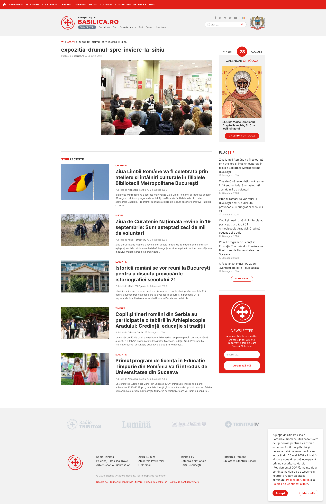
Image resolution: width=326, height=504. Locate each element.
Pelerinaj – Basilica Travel (112, 461)
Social (93, 4)
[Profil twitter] (220, 18)
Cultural (106, 4)
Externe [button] (139, 4)
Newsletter (161, 27)
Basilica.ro (98, 22)
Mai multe (308, 493)
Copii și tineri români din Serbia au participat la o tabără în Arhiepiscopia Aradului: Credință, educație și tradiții (160, 320)
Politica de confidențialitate (184, 481)
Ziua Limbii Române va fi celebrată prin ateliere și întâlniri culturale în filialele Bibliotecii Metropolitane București (161, 177)
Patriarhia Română (234, 457)
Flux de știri (87, 27)
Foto (152, 4)
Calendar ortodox (128, 27)
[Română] (244, 18)
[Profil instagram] (225, 18)
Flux (227, 152)
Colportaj (144, 465)
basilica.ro (79, 55)
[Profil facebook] (215, 18)
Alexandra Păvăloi (137, 189)
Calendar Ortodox (242, 135)
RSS (141, 27)
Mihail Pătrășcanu (137, 239)
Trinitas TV (187, 457)
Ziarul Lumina (147, 457)
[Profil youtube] (235, 18)
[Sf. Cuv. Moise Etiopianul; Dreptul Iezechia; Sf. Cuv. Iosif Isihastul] (241, 92)
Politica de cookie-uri (155, 481)
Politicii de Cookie (298, 479)
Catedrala (52, 4)
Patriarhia (16, 4)
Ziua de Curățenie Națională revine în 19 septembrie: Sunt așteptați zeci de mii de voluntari (163, 227)
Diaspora (80, 4)
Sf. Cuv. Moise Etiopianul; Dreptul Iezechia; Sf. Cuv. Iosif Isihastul (239, 125)
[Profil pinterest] (230, 18)
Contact (149, 27)
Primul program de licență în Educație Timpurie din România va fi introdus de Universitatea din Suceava (161, 366)
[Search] (242, 24)
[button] (321, 4)
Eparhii (66, 4)
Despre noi (102, 481)
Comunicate (123, 4)
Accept (280, 493)
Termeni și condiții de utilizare (126, 481)
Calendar (242, 60)
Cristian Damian (136, 332)
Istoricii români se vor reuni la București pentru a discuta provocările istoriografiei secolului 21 (162, 273)
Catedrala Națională (193, 461)
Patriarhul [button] (33, 4)
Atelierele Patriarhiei (151, 461)
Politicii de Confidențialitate (290, 483)
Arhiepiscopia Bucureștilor (113, 465)
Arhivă (71, 41)
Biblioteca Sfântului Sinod (239, 461)
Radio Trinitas (105, 457)
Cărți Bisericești (190, 465)
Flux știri (242, 278)
